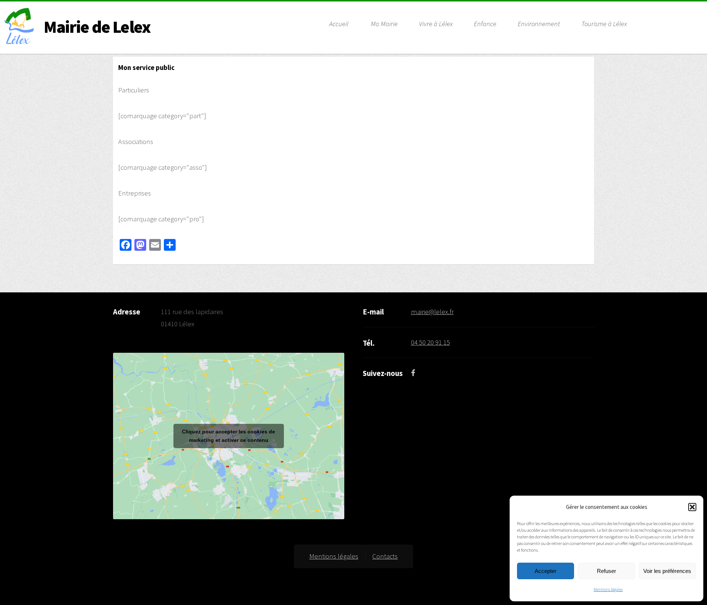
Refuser (606, 571)
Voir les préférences (667, 571)
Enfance (485, 24)
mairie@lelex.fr (432, 311)
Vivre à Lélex (436, 24)
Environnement (539, 24)
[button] (692, 507)
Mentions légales (608, 589)
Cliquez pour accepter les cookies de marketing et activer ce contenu (228, 436)
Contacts (385, 556)
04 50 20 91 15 (430, 342)
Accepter (545, 571)
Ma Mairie (384, 24)
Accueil (338, 24)
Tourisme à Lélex (604, 24)
